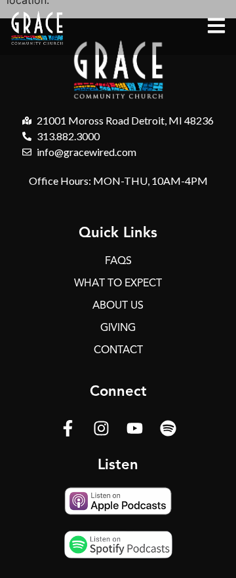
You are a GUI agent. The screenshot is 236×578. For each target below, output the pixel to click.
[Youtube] (135, 428)
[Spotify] (168, 428)
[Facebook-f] (68, 428)
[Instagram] (101, 428)
